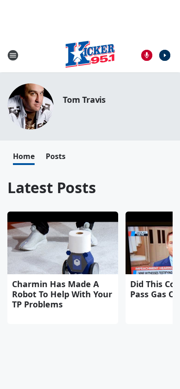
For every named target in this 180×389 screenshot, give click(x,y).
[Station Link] (90, 55)
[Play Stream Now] (164, 55)
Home (24, 156)
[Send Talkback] (146, 55)
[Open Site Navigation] (12, 55)
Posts (56, 156)
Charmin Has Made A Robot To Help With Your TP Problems (62, 294)
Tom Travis (84, 99)
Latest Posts (51, 187)
